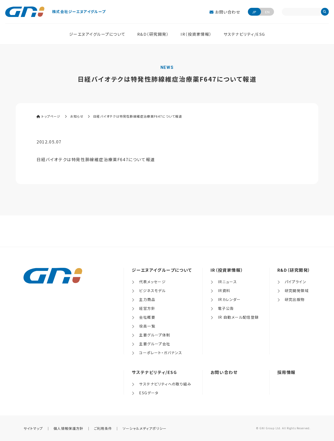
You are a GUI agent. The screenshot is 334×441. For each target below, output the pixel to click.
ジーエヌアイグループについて (97, 34)
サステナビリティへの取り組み (165, 384)
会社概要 (147, 317)
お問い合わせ (227, 12)
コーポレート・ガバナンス (160, 352)
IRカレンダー (229, 299)
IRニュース (227, 281)
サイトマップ (33, 428)
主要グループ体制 (154, 335)
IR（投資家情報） (196, 34)
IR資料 (224, 290)
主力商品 (147, 299)
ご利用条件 (103, 428)
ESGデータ (148, 393)
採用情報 (286, 372)
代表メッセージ (152, 281)
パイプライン (295, 281)
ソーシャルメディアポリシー (145, 428)
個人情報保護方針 (68, 428)
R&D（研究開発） (153, 34)
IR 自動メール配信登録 (238, 317)
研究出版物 (295, 299)
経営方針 (147, 308)
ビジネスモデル (152, 290)
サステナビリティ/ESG (244, 34)
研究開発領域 (297, 290)
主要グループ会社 (154, 344)
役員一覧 (147, 326)
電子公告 (226, 308)
